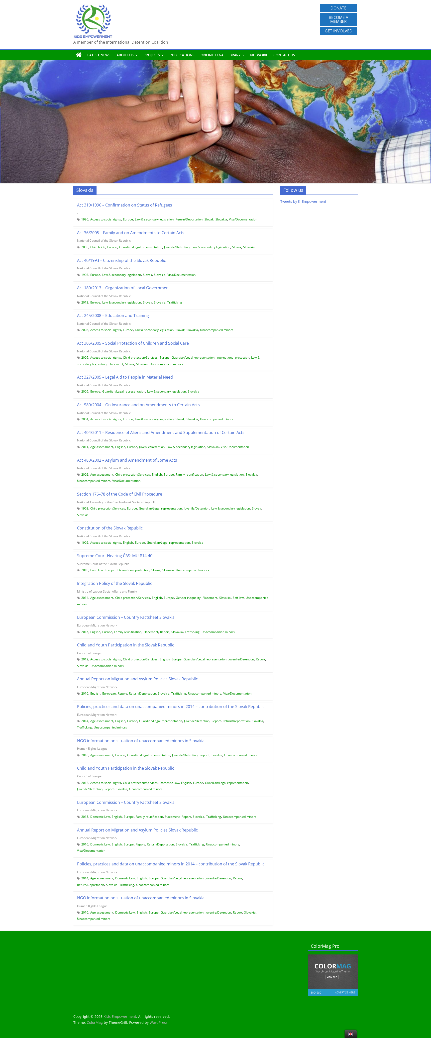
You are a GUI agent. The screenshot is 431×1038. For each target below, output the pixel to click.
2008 (84, 330)
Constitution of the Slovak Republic (110, 528)
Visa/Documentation (243, 219)
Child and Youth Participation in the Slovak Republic (125, 645)
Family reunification (189, 474)
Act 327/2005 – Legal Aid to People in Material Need (125, 377)
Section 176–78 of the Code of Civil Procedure (119, 494)
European (109, 693)
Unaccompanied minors (216, 330)
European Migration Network (97, 625)
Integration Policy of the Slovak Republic (114, 583)
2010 (84, 570)
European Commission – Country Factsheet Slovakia (126, 617)
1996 (84, 219)
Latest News (98, 55)
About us (125, 55)
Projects (151, 55)
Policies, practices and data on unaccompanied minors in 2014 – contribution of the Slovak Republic (170, 706)
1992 (84, 542)
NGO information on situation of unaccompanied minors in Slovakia (141, 740)
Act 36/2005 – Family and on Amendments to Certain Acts (130, 232)
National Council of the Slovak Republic (104, 240)
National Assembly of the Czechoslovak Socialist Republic (116, 502)
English (120, 447)
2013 (84, 302)
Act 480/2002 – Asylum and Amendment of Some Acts (127, 460)
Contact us (284, 55)
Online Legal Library (220, 55)
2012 (84, 659)
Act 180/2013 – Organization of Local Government (123, 288)
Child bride (97, 247)
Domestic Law (169, 783)
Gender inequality (188, 598)
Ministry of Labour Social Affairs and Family (107, 591)
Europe (128, 219)
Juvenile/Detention (177, 247)
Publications (182, 55)
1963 (84, 508)
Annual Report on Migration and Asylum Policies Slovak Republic (137, 679)
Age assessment (101, 447)
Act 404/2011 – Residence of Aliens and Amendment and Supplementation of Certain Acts (160, 432)
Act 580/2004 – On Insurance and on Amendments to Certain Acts (138, 405)
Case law (96, 570)
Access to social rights (105, 219)
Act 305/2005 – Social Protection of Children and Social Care (133, 343)
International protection (232, 357)
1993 (84, 275)
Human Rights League (92, 748)
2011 (84, 447)
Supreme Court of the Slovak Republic (103, 564)
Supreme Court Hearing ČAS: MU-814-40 (114, 555)
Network (258, 55)
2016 (84, 693)
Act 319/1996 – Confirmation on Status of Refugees (124, 205)
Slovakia (221, 219)
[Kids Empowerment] (78, 55)
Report (164, 632)
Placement (115, 364)
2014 (84, 598)
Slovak (209, 219)
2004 (84, 419)
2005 (84, 247)
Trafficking (174, 302)
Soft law (238, 598)
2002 (84, 474)
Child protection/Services (140, 357)
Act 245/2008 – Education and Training (113, 315)
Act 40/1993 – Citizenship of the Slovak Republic (121, 260)
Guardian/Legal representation (140, 247)
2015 (84, 632)
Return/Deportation (189, 219)
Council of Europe (89, 653)
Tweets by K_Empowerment (303, 201)
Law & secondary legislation (154, 219)
